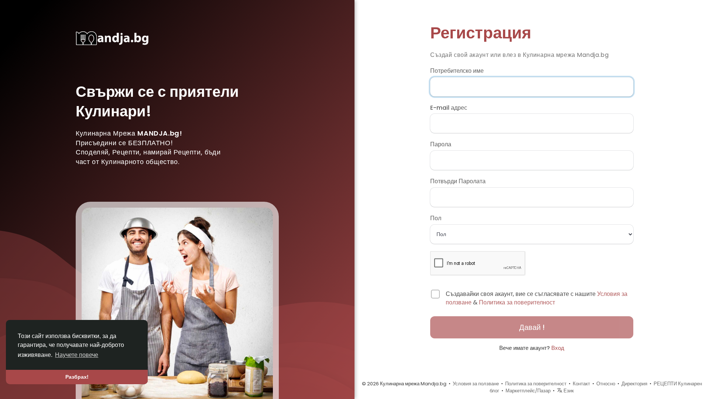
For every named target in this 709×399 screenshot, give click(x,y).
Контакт (581, 383)
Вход (557, 348)
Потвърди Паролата (458, 181)
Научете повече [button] (76, 355)
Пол (435, 218)
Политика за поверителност (517, 302)
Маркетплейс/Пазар (528, 390)
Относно (605, 383)
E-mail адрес (448, 108)
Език (568, 390)
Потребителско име (457, 71)
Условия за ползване (476, 383)
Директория (634, 383)
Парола (440, 144)
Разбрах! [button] (77, 377)
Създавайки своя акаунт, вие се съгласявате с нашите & (536, 298)
